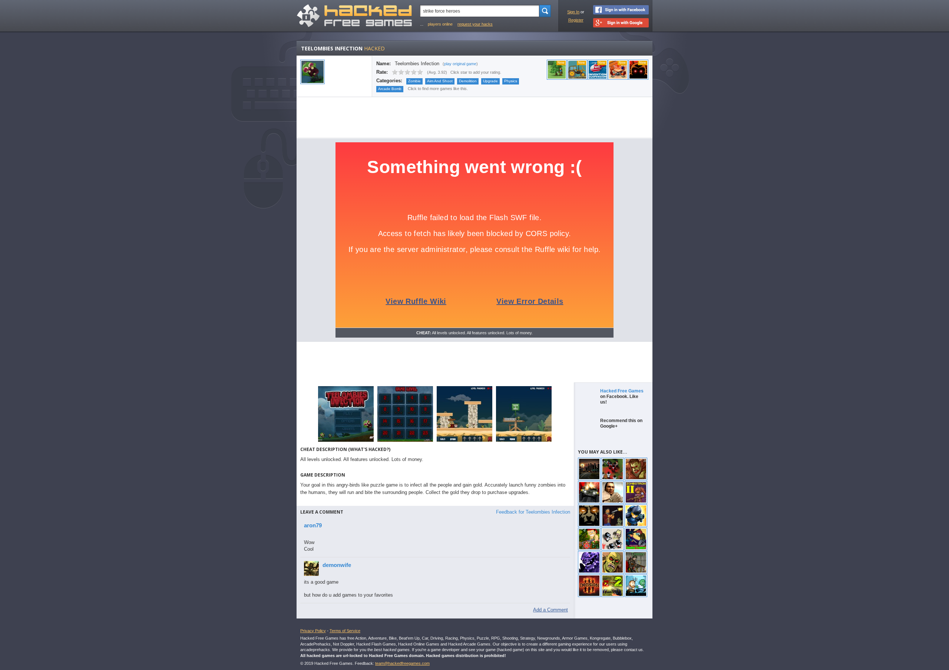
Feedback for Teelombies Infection (533, 512)
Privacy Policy (313, 630)
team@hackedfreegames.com (402, 663)
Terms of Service (345, 630)
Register (575, 20)
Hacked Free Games (622, 391)
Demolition (468, 81)
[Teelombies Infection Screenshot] (346, 441)
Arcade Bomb (389, 89)
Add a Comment (550, 610)
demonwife (337, 565)
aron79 (313, 525)
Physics (510, 81)
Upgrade (490, 81)
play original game (460, 64)
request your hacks (475, 24)
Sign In (573, 12)
